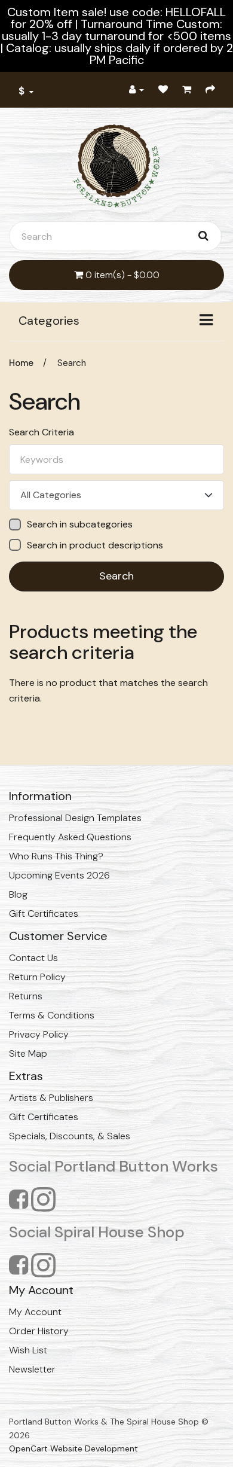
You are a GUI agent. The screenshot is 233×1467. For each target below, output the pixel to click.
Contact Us (33, 957)
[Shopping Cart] (186, 90)
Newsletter (32, 1369)
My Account (35, 1312)
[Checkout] (210, 90)
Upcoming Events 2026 (59, 875)
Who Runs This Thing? (56, 856)
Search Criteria (41, 432)
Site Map (28, 1053)
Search (71, 363)
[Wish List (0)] (163, 90)
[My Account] (136, 90)
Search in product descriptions (95, 545)
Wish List (28, 1350)
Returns (25, 996)
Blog (18, 894)
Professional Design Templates (75, 818)
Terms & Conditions (51, 1015)
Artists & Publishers (51, 1097)
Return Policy (37, 977)
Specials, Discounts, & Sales (69, 1136)
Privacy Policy (39, 1034)
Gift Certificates (43, 913)
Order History (39, 1331)
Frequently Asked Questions (70, 837)
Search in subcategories (80, 524)
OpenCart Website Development (73, 1448)
